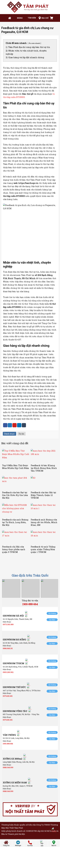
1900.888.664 (8, 743)
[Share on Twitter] (10, 425)
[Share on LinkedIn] (19, 425)
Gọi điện (52, 620)
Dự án (21, 433)
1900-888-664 (30, 604)
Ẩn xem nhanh (34, 43)
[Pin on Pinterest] (14, 425)
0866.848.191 (8, 648)
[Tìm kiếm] (30, 18)
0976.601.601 (8, 696)
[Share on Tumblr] (24, 425)
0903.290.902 (8, 672)
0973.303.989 (8, 624)
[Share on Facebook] (5, 425)
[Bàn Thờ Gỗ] (30, 7)
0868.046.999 (8, 767)
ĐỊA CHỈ (45, 18)
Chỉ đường (52, 613)
